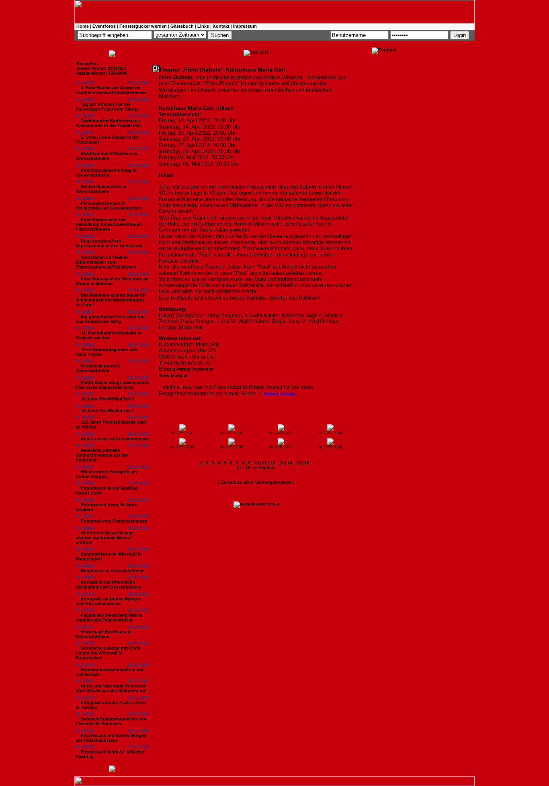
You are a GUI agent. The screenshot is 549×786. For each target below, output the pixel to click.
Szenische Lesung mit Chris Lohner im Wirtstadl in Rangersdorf (108, 653)
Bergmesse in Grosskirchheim (113, 570)
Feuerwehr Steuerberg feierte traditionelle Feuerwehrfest (109, 617)
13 (281, 462)
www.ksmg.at (173, 375)
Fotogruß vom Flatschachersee (114, 521)
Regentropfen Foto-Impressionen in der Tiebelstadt (109, 243)
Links (203, 26)
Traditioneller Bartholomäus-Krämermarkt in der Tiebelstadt (108, 123)
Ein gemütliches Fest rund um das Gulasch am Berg (110, 319)
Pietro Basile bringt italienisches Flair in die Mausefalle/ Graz (112, 385)
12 (272, 462)
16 (306, 462)
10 (256, 462)
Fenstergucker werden (143, 26)
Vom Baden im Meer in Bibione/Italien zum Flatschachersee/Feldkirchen (106, 262)
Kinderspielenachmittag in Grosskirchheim (106, 172)
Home (82, 26)
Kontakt (221, 26)
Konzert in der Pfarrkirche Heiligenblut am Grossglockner (108, 584)
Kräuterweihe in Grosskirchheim (115, 438)
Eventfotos (104, 26)
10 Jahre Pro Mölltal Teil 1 (107, 410)
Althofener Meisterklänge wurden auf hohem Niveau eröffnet (105, 537)
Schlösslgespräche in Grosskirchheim (101, 189)
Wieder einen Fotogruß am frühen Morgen (106, 474)
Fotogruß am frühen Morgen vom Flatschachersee (108, 601)
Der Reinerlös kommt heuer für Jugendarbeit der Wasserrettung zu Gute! (111, 300)
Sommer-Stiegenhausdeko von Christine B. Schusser (111, 721)
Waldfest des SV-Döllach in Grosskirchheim (106, 156)
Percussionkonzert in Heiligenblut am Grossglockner (108, 205)
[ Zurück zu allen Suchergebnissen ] (256, 482)
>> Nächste (264, 467)
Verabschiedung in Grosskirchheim (98, 368)
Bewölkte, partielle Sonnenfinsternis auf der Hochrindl (102, 455)
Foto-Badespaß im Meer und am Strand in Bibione (112, 281)
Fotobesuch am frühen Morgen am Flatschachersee (111, 738)
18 (247, 467)
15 (298, 462)
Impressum (245, 26)
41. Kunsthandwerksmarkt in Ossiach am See (108, 335)
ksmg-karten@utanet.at (189, 369)
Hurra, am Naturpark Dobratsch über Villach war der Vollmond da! (111, 688)
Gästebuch (182, 26)
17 (239, 467)
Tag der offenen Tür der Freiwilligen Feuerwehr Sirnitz (107, 106)
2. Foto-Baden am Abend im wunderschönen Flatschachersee (111, 90)
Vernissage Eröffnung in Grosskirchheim (104, 634)
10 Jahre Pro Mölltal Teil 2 (107, 398)
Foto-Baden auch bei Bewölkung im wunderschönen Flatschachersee (109, 224)
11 (264, 462)
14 (289, 462)
